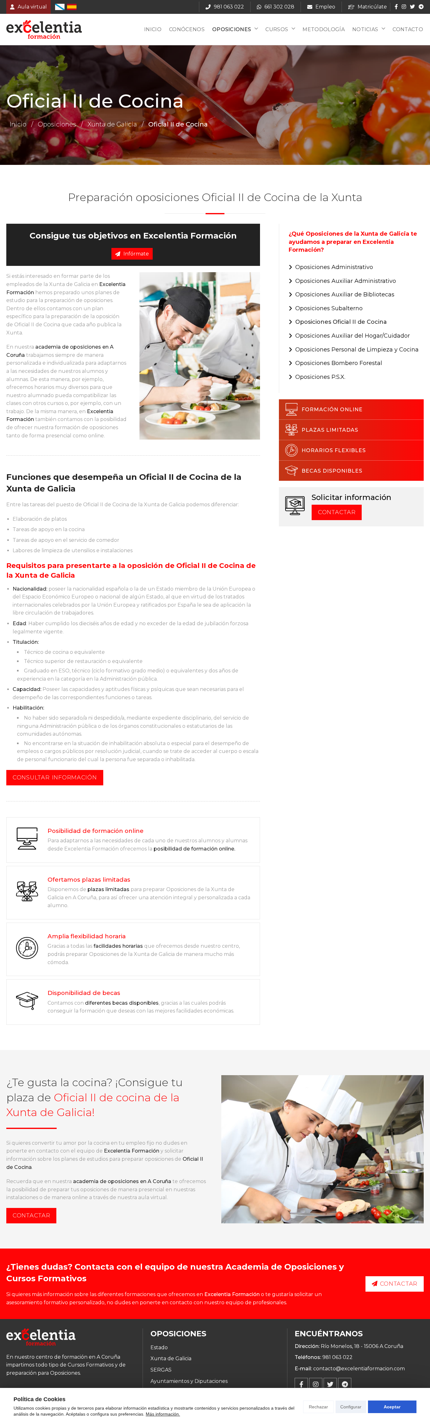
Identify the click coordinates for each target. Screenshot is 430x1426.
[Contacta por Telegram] (420, 6)
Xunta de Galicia (112, 124)
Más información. (163, 1414)
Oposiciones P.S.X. (320, 376)
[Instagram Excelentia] (315, 1384)
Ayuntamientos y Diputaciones (189, 1381)
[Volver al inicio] (41, 1338)
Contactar (336, 512)
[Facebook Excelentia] (301, 1384)
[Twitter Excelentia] (330, 1384)
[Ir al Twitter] (412, 6)
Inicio (152, 29)
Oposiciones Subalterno (329, 308)
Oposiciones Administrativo (334, 267)
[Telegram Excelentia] (344, 1384)
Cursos (276, 29)
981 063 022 (337, 1357)
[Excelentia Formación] (44, 29)
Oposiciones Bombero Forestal (338, 363)
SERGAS (161, 1370)
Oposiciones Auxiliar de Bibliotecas (344, 294)
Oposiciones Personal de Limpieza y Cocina (357, 349)
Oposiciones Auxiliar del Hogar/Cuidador (352, 335)
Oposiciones (231, 29)
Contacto (408, 29)
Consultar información (55, 777)
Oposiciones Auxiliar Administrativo (345, 281)
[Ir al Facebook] (396, 6)
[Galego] (60, 7)
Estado (159, 1347)
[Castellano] (71, 7)
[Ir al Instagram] (403, 6)
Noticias (365, 29)
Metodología (324, 29)
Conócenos (187, 29)
